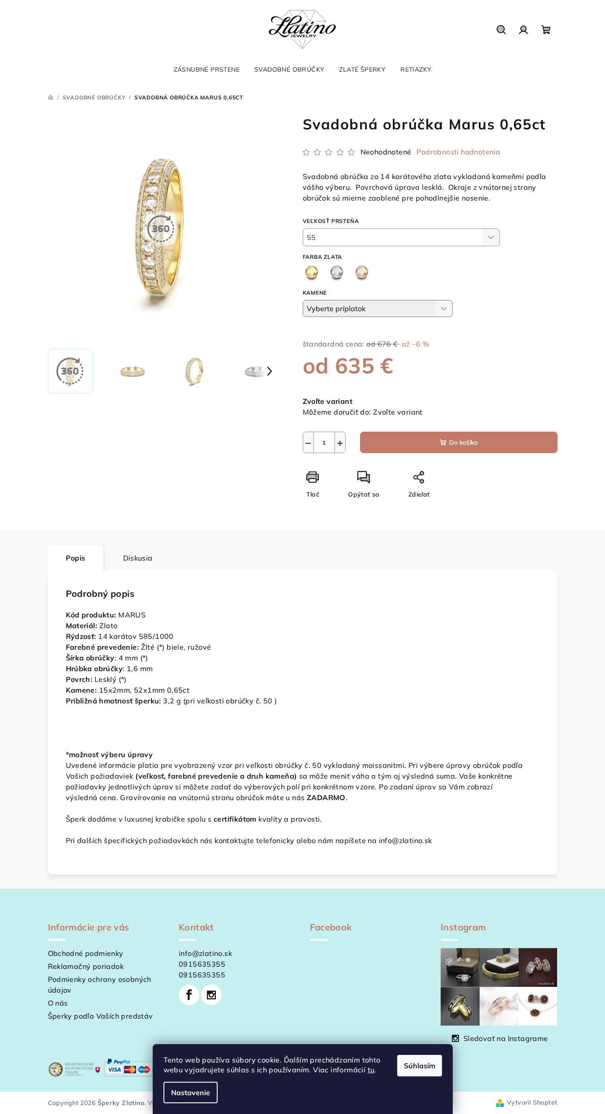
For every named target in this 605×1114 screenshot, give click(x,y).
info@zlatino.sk (205, 953)
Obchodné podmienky (86, 953)
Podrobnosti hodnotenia (458, 151)
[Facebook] (189, 995)
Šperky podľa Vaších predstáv (100, 1015)
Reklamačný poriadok (86, 966)
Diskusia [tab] (138, 557)
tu (371, 1069)
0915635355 (202, 964)
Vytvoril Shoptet (532, 1102)
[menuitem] (207, 69)
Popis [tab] (76, 557)
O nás (58, 1002)
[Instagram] (211, 995)
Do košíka (463, 442)
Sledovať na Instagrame (505, 1038)
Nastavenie (190, 1092)
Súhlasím (419, 1065)
